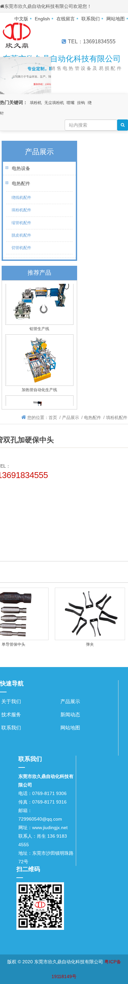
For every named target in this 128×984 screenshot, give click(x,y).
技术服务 (11, 714)
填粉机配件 (21, 210)
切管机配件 (21, 247)
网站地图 (70, 727)
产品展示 (70, 417)
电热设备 (21, 168)
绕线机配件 (21, 197)
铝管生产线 (39, 326)
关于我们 (11, 701)
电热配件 (21, 183)
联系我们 (11, 727)
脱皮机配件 (21, 235)
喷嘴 (71, 102)
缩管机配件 (21, 222)
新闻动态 (70, 714)
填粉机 (36, 102)
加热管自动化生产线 (39, 387)
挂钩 (81, 102)
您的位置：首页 (42, 417)
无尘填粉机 (54, 102)
